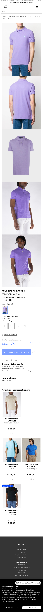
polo (30, 17)
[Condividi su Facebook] (3, 360)
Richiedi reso (22, 572)
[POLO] (11, 450)
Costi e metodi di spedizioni (21, 567)
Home (4, 17)
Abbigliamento (20, 17)
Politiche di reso (21, 570)
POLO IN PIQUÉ (31, 469)
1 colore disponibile (7, 304)
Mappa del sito (21, 557)
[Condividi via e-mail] (16, 360)
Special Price (7, 486)
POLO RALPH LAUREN (11, 420)
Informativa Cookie (8, 601)
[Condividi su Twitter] (8, 360)
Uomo (10, 17)
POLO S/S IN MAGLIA (11, 423)
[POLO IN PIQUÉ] (31, 450)
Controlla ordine (22, 549)
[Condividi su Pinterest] (12, 360)
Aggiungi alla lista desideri (33, 352)
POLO (12, 469)
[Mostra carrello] (5, 6)
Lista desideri (22, 552)
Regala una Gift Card (21, 555)
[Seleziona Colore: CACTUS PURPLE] (5, 310)
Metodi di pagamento (21, 575)
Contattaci (21, 564)
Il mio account (21, 547)
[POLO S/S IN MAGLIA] (11, 404)
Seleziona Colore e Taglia (16, 352)
